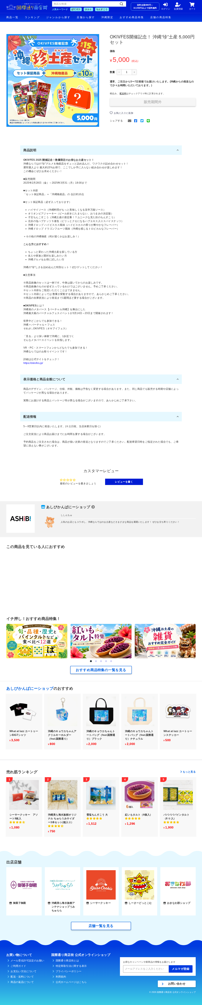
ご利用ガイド (18, 966)
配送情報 (29, 416)
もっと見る (189, 771)
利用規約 (61, 976)
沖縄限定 (107, 17)
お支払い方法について (23, 971)
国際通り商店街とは (67, 960)
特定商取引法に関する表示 (71, 966)
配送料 (123, 93)
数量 (112, 72)
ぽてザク (76, 9)
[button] (91, 661)
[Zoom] (52, 80)
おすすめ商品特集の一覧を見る (101, 670)
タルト (88, 9)
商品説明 (29, 150)
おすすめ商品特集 (132, 17)
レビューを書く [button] (124, 481)
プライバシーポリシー (69, 971)
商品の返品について (22, 982)
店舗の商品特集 (160, 17)
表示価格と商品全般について (44, 379)
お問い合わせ (176, 983)
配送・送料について (22, 976)
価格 (112, 51)
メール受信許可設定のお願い (27, 960)
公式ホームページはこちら (71, 982)
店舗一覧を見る (101, 926)
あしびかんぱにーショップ (68, 507)
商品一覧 (12, 17)
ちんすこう (102, 9)
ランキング (32, 17)
